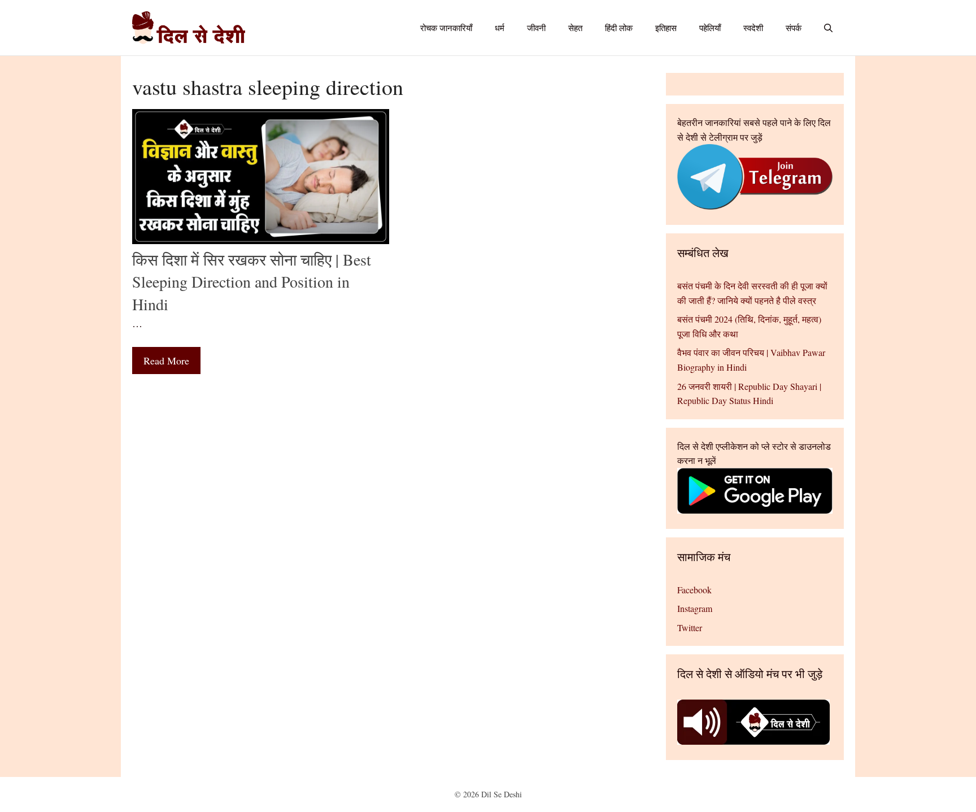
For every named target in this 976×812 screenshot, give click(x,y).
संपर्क (793, 27)
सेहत (575, 27)
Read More (166, 360)
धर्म (499, 27)
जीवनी (536, 27)
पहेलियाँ (710, 27)
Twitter (689, 627)
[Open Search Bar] (828, 27)
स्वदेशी (753, 27)
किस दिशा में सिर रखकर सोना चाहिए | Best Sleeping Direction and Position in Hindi (251, 281)
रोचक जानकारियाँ (446, 27)
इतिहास (666, 27)
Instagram (694, 608)
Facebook (694, 590)
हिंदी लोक (619, 27)
